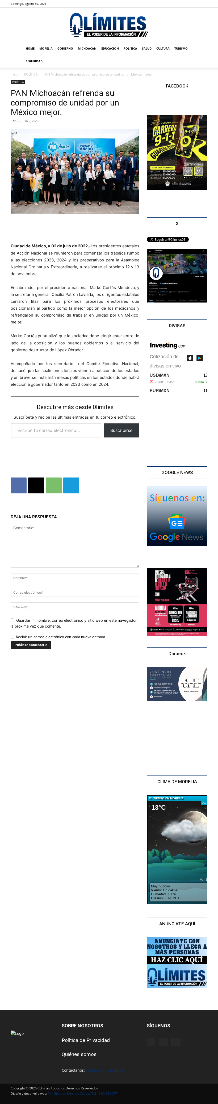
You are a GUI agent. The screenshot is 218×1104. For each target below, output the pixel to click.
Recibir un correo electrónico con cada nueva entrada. (61, 637)
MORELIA (46, 48)
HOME (30, 48)
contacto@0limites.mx (105, 1070)
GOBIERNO (65, 48)
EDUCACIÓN (110, 48)
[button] (201, 48)
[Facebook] (58, 3)
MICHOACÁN (87, 48)
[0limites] (109, 25)
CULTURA (163, 48)
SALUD (147, 48)
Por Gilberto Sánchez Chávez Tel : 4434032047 (82, 1093)
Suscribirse (121, 430)
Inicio (14, 74)
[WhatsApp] (54, 485)
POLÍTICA (130, 48)
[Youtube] (76, 3)
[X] (67, 3)
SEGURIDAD (34, 61)
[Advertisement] (75, 229)
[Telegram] (71, 485)
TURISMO (181, 48)
